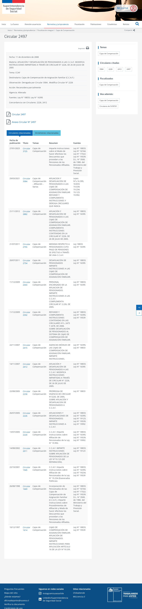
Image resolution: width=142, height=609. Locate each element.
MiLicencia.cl (79, 596)
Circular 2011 (26, 449)
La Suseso (15, 24)
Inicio (10, 30)
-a (140, 313)
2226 (110, 69)
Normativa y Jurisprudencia (24, 30)
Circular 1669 (26, 487)
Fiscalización (79, 24)
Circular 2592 (26, 313)
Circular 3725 (26, 150)
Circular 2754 (26, 261)
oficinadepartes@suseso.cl (16, 600)
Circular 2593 (26, 283)
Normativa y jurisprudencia (58, 24)
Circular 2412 (26, 365)
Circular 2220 (26, 433)
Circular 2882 (26, 212)
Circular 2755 (26, 245)
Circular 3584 (26, 180)
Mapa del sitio (10, 593)
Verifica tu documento (14, 604)
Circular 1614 (26, 528)
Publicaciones (96, 24)
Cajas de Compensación (65, 30)
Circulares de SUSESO (108, 106)
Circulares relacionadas (20, 133)
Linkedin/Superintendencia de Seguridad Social (55, 599)
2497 (128, 69)
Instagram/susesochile (53, 593)
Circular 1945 (26, 468)
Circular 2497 (19, 114)
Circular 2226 (26, 414)
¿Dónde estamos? (12, 596)
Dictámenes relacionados (47, 133)
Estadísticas (112, 24)
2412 (119, 69)
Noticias (126, 24)
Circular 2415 (26, 346)
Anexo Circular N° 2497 (24, 122)
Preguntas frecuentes (14, 589)
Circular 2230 (26, 392)
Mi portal (122, 8)
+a (140, 308)
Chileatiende (79, 593)
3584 (101, 69)
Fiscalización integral (45, 30)
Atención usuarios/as (33, 24)
